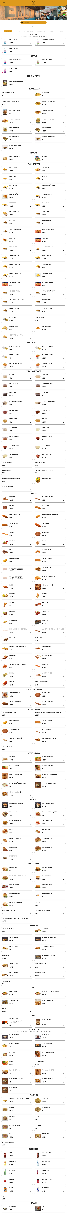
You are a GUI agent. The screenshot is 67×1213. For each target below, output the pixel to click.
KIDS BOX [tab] (52, 31)
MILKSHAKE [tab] (8, 31)
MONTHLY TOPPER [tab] (28, 31)
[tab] (33, 27)
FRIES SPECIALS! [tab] (41, 31)
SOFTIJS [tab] (18, 31)
